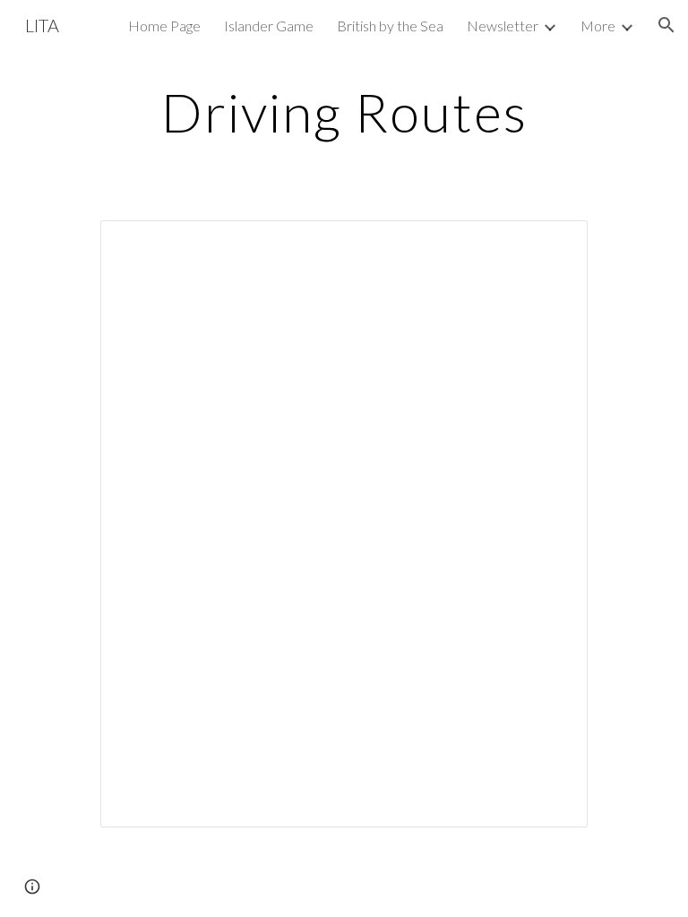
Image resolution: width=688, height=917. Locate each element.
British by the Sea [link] (390, 25)
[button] (666, 25)
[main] (343, 112)
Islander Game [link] (269, 25)
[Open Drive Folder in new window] (553, 243)
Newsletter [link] (502, 25)
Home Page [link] (164, 25)
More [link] (597, 25)
